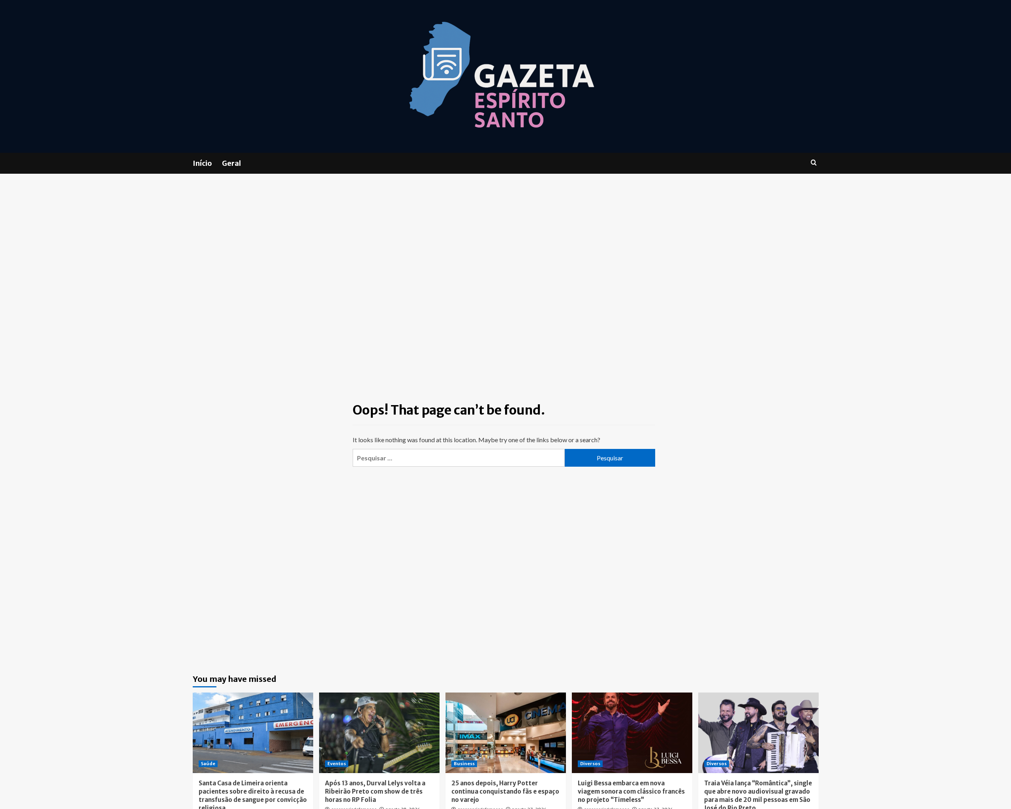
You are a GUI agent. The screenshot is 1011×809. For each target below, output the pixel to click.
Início (202, 163)
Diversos (590, 763)
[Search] (814, 163)
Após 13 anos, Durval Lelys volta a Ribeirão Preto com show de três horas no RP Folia (375, 791)
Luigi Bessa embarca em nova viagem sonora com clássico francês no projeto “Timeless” (631, 791)
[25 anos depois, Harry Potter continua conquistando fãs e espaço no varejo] (505, 733)
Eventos (336, 763)
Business (464, 763)
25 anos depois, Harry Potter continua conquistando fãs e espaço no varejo (505, 791)
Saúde (208, 763)
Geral (231, 163)
